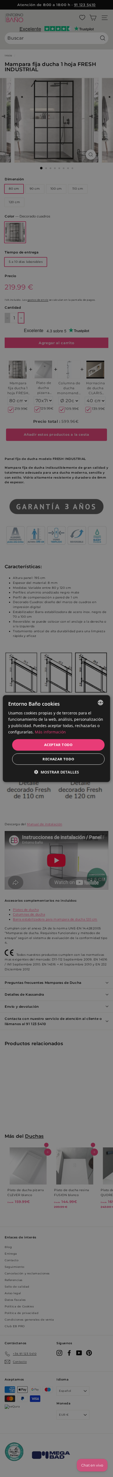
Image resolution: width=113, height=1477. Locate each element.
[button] (56, 772)
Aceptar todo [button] (58, 744)
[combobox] (100, 702)
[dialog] (56, 738)
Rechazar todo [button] (58, 759)
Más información (50, 732)
